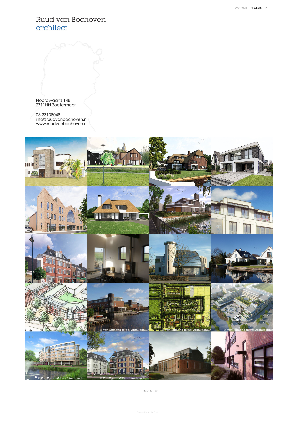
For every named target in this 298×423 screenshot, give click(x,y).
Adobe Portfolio (154, 412)
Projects (256, 7)
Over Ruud (241, 7)
